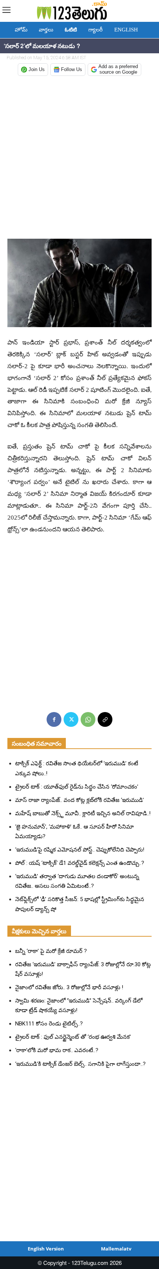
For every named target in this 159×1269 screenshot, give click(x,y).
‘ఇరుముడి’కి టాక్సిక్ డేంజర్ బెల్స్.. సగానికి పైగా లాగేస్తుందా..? (80, 1064)
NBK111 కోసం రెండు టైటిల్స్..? (49, 1023)
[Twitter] (71, 719)
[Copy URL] (105, 719)
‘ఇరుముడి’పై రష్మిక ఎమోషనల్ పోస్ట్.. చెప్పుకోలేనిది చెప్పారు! (79, 849)
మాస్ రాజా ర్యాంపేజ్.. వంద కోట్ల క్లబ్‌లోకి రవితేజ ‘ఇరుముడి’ (79, 800)
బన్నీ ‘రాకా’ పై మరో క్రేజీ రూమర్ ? (51, 951)
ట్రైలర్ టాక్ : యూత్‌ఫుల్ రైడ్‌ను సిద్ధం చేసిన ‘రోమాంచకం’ (76, 786)
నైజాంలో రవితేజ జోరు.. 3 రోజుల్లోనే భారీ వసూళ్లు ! (69, 987)
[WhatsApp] (88, 719)
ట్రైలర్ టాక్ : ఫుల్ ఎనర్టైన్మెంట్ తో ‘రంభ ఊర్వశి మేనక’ (73, 1037)
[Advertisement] (79, 158)
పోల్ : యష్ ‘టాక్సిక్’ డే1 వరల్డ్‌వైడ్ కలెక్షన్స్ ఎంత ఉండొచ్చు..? (79, 863)
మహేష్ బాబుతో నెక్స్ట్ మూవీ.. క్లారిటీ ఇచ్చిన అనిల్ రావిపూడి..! (82, 813)
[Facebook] (54, 719)
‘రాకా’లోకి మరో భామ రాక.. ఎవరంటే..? (56, 1050)
